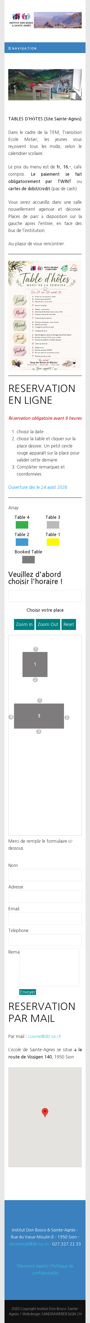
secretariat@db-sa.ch (28, 1244)
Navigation (24, 48)
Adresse (13, 887)
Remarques (13, 952)
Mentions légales (32, 1266)
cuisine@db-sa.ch (44, 1036)
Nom (13, 865)
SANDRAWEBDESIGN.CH (62, 1314)
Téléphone (13, 930)
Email (13, 909)
